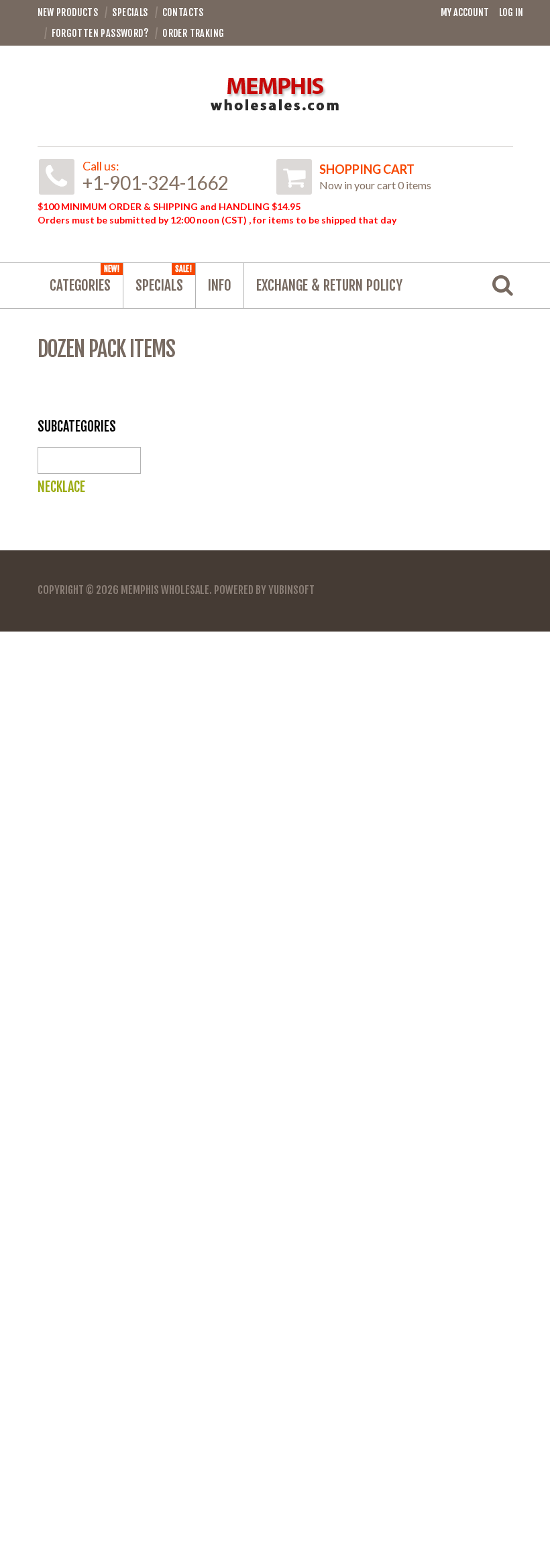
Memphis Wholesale (165, 590)
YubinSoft (291, 590)
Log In (511, 12)
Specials (163, 279)
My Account (465, 12)
